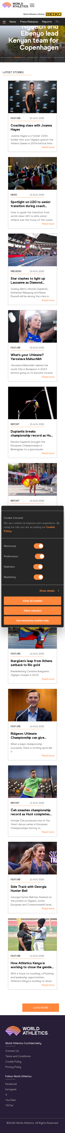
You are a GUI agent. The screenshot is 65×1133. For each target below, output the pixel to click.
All (4, 21)
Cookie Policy (13, 1061)
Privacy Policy (13, 1066)
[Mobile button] (32, 5)
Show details (47, 590)
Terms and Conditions (18, 1056)
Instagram (10, 1089)
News (13, 21)
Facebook (11, 1084)
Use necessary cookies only (32, 620)
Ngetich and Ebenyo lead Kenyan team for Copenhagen (33, 36)
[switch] (39, 556)
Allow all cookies (32, 600)
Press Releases (29, 21)
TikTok (9, 1105)
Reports (47, 21)
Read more (48, 147)
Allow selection (33, 610)
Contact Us (12, 1050)
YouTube (10, 1100)
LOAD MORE (40, 1007)
